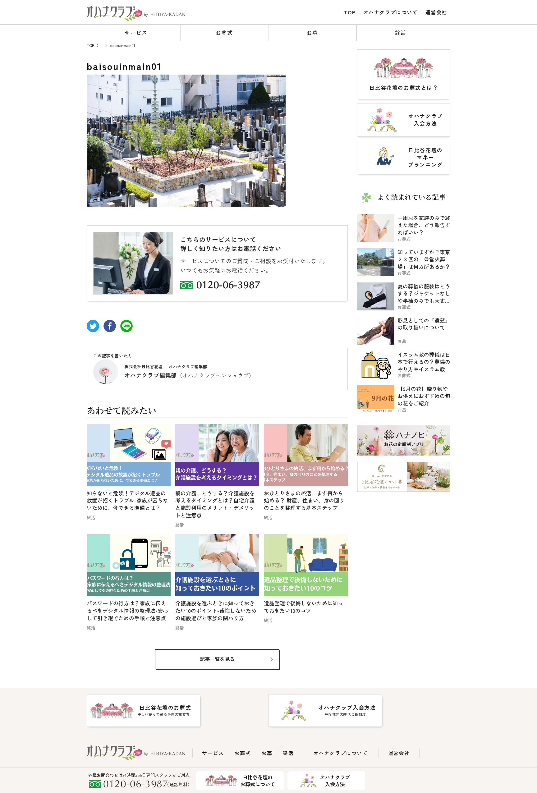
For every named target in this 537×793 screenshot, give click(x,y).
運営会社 (436, 12)
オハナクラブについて (390, 12)
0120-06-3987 (228, 286)
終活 (400, 32)
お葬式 (224, 32)
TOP (350, 12)
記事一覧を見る (217, 658)
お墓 (312, 32)
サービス (136, 32)
